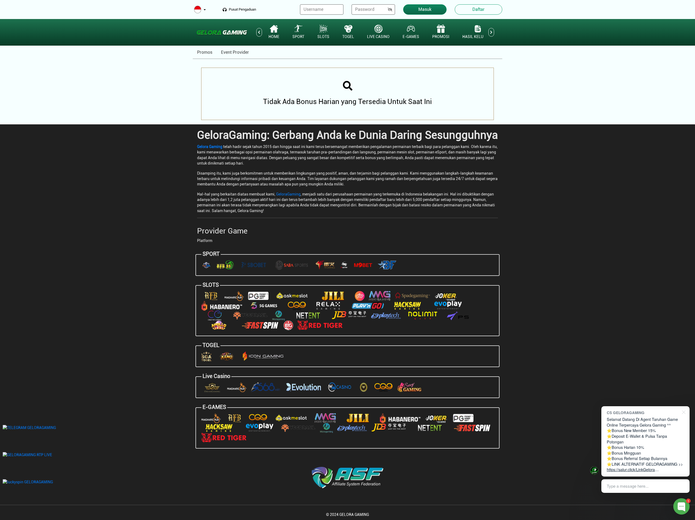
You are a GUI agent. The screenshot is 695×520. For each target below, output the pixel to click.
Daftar (478, 9)
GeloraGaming (288, 194)
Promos (204, 52)
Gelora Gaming (209, 146)
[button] (200, 9)
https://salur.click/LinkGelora (631, 469)
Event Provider (235, 52)
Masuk (424, 9)
